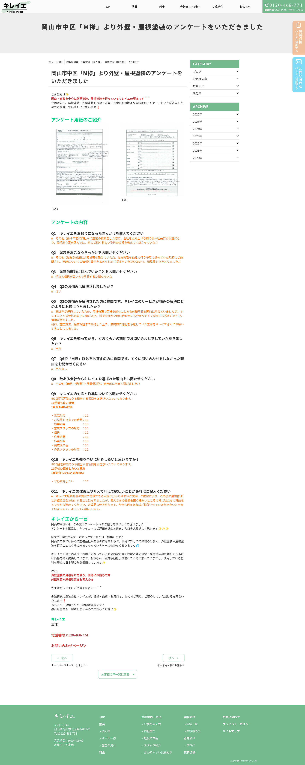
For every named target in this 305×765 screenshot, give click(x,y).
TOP (107, 6)
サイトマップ (231, 731)
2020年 (197, 158)
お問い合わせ (231, 717)
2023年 (197, 136)
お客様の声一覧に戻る (115, 674)
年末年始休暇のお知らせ (170, 665)
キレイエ (64, 716)
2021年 (197, 150)
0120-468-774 (286, 5)
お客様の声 (200, 79)
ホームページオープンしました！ (69, 665)
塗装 (134, 6)
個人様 (106, 731)
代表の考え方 (152, 724)
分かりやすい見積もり (158, 752)
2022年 (197, 143)
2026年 (197, 114)
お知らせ (245, 6)
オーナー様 (109, 738)
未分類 (197, 93)
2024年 (197, 129)
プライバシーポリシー (237, 724)
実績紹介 (217, 6)
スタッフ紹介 (152, 745)
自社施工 (149, 731)
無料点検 (189, 752)
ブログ (197, 71)
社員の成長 (151, 738)
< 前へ (62, 658)
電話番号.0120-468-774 (69, 635)
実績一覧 (192, 724)
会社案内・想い (190, 6)
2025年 (197, 121)
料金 (162, 6)
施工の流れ (109, 745)
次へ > (174, 658)
